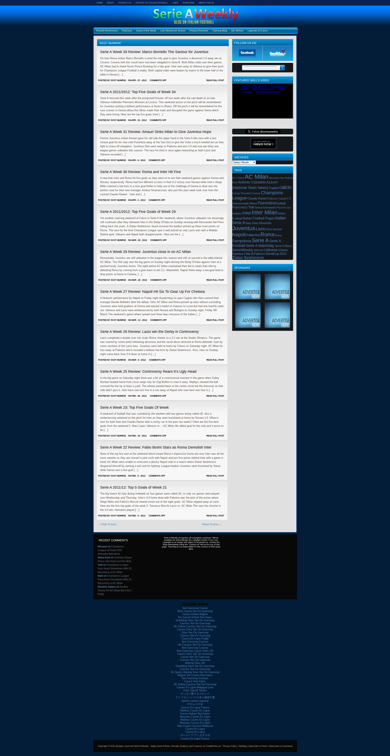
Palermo (253, 235)
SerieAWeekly (243, 250)
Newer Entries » (211, 524)
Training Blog (219, 30)
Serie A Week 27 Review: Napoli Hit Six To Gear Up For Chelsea (152, 292)
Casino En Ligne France (195, 707)
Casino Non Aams (195, 681)
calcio (285, 187)
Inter (246, 212)
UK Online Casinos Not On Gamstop (195, 626)
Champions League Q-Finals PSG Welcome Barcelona (111, 550)
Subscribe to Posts (257, 746)
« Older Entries (108, 524)
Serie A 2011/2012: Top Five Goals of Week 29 (138, 212)
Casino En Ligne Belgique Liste (195, 687)
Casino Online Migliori (195, 614)
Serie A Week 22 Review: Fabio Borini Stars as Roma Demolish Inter (155, 447)
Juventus (243, 228)
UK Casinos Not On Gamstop (195, 644)
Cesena (255, 193)
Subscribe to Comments (281, 746)
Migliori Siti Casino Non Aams (195, 675)
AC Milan (256, 176)
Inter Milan (264, 212)
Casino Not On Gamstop (195, 656)
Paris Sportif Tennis (195, 690)
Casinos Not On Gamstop (195, 623)
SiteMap (243, 746)
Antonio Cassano (252, 182)
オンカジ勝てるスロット (195, 693)
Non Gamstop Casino (195, 608)
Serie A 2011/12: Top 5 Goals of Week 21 (133, 487)
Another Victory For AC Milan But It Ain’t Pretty (114, 590)
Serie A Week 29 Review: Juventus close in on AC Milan (145, 252)
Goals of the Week (146, 30)
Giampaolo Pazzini (274, 207)
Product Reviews (199, 30)
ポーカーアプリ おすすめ (195, 735)
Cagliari (274, 188)
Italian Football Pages (259, 218)
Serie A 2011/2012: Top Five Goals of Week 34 (138, 92)
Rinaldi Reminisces (107, 30)
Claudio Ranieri (257, 198)
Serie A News (283, 245)
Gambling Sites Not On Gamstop (195, 620)
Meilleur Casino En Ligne (195, 710)
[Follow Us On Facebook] (247, 59)
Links (175, 3)
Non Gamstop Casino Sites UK (195, 650)
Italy (248, 223)
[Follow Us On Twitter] (278, 59)
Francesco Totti (243, 207)
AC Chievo (238, 177)
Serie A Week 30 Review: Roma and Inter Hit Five (140, 172)
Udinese (271, 250)
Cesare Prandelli (241, 193)
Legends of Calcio (258, 30)
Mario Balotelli (274, 229)
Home (99, 3)
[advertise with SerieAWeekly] (248, 297)
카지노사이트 (195, 704)
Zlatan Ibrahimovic (248, 257)
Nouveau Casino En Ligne (195, 716)
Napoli (239, 234)
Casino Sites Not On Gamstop (195, 629)
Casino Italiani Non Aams (195, 713)
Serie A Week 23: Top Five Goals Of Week (134, 407)
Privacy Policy (230, 746)
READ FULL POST (215, 80)
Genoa (258, 207)
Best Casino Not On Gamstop (195, 611)
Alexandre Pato (276, 178)
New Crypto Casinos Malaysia (195, 725)
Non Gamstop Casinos (195, 641)
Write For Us (206, 3)
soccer (259, 250)
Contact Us (124, 3)
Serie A (260, 240)
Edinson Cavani (277, 198)
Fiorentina (267, 203)
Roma (267, 234)
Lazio (260, 229)
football (281, 203)
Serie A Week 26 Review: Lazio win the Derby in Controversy (149, 332)
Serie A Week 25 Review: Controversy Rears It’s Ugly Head (148, 371)
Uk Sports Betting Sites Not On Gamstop (195, 672)
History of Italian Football (151, 3)
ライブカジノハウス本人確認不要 (195, 697)
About (110, 3)
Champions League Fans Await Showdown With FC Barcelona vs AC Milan (115, 568)
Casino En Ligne (195, 728)
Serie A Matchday (260, 245)
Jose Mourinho (261, 223)
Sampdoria (241, 241)
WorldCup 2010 (276, 253)
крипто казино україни (195, 700)
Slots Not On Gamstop (195, 632)
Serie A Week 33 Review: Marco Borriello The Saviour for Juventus (154, 52)
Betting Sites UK (195, 662)
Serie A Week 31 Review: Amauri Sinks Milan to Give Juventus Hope (155, 132)
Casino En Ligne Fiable (195, 638)
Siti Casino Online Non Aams (195, 617)
